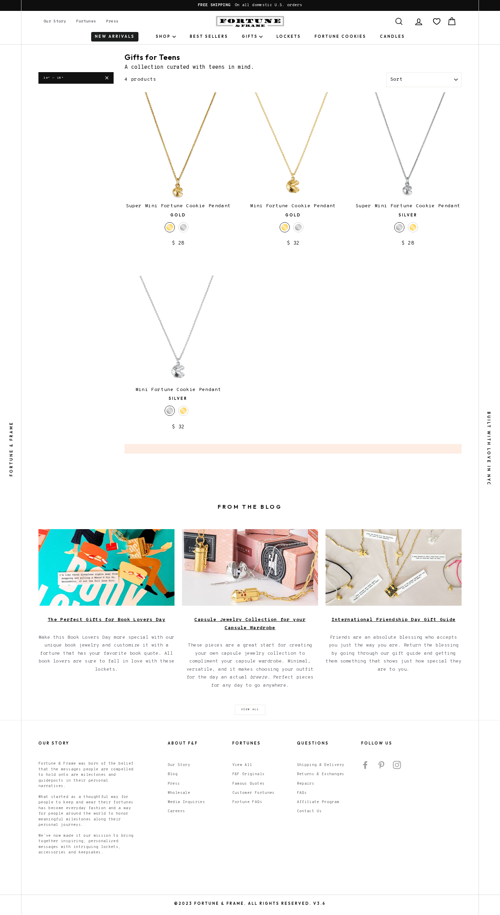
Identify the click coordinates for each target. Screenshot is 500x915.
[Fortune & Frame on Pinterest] (381, 765)
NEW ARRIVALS (115, 36)
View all (250, 709)
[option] (250, 5)
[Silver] (183, 227)
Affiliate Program (318, 802)
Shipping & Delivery (321, 765)
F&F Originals (248, 774)
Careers (176, 811)
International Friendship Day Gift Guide (394, 620)
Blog (173, 774)
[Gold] (413, 227)
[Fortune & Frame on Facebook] (365, 765)
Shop (163, 36)
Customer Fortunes (253, 792)
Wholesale (179, 792)
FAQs (302, 792)
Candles (392, 36)
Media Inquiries (186, 802)
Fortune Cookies (340, 36)
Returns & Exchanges (321, 774)
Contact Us (309, 811)
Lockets (289, 36)
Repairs (305, 783)
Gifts (250, 36)
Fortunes (86, 21)
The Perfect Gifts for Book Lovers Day (106, 620)
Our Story (55, 21)
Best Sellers (209, 36)
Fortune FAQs (247, 802)
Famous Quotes (248, 783)
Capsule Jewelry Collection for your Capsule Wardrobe (249, 624)
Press (112, 21)
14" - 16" (54, 78)
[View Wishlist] (436, 21)
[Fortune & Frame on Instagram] (397, 765)
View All (242, 765)
